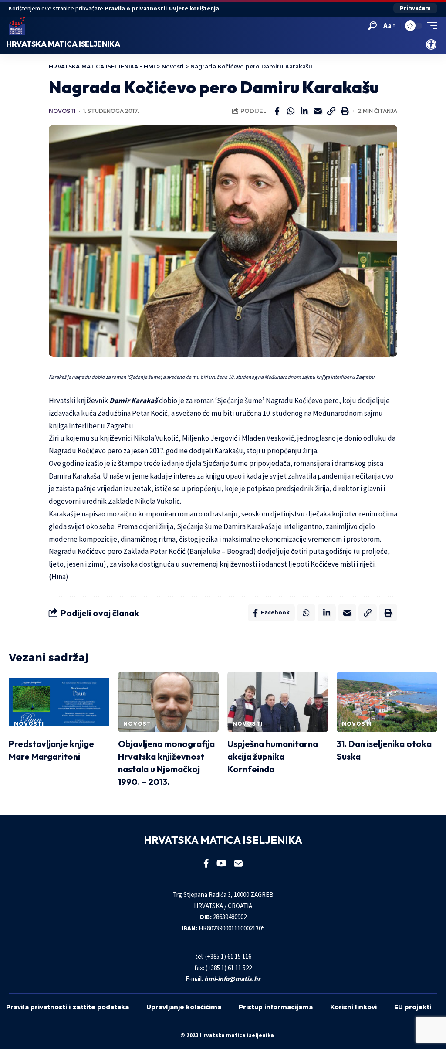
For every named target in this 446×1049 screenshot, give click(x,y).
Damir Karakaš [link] (133, 400)
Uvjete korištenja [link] (194, 8)
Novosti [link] (62, 111)
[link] (431, 44)
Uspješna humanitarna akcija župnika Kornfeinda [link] (272, 756)
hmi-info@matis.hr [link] (232, 978)
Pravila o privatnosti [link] (135, 8)
